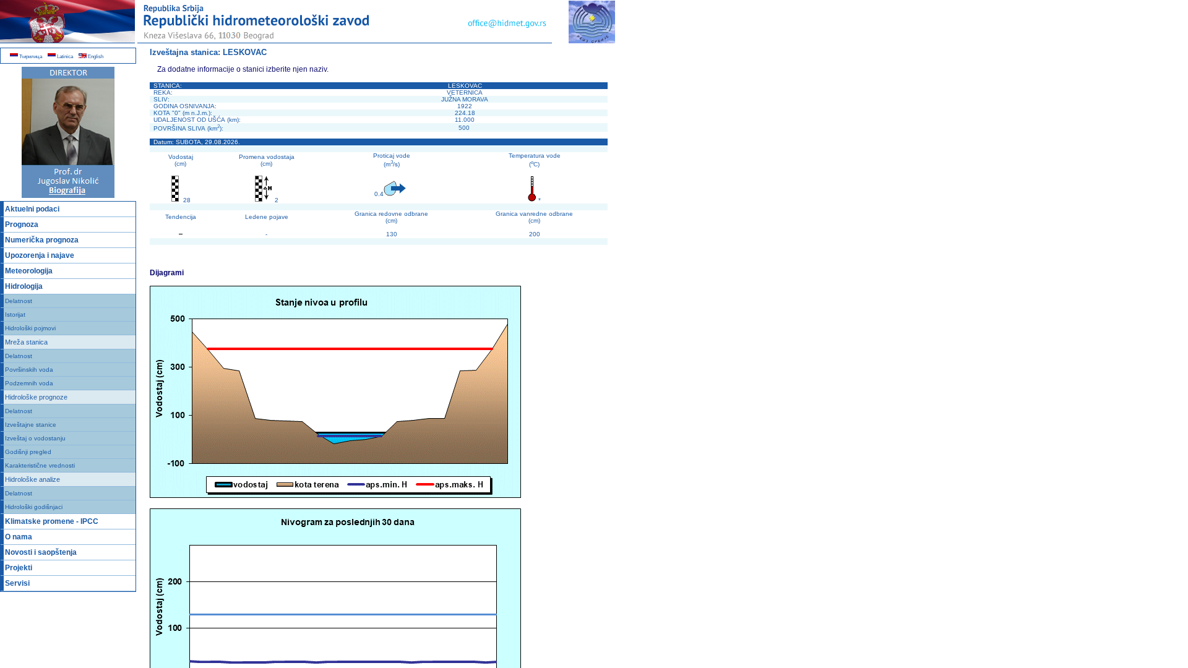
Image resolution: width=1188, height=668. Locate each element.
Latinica (64, 56)
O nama (18, 537)
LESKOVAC (245, 52)
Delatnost (18, 301)
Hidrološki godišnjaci (33, 506)
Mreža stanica (26, 342)
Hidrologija (24, 286)
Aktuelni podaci (32, 209)
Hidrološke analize (32, 479)
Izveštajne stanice (30, 424)
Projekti (18, 567)
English (95, 56)
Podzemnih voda (29, 383)
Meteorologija (29, 271)
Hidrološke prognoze (36, 397)
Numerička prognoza (42, 240)
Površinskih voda (29, 369)
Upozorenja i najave (39, 255)
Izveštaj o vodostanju (35, 438)
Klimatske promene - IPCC (51, 521)
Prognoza (21, 224)
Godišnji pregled (28, 451)
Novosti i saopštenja (41, 552)
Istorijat (15, 314)
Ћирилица (30, 56)
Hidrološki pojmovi (30, 328)
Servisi (17, 583)
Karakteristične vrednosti (40, 465)
